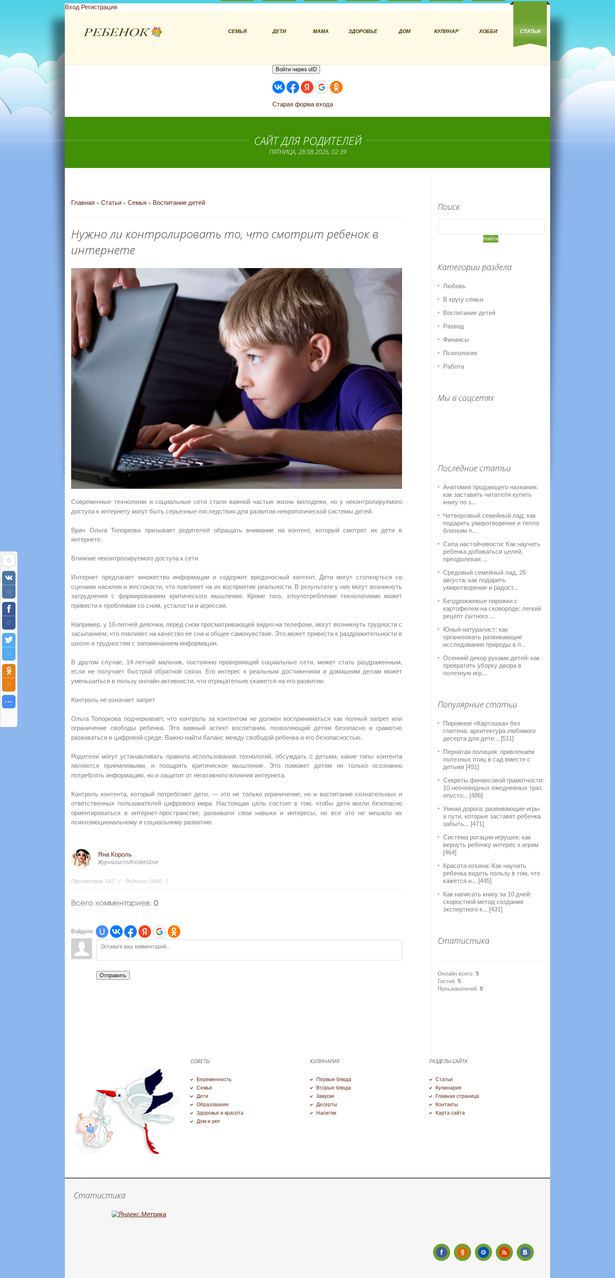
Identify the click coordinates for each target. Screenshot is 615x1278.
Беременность (214, 1079)
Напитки (326, 1113)
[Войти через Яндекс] (307, 87)
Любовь (454, 285)
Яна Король (115, 854)
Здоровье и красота (220, 1113)
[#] (462, 1252)
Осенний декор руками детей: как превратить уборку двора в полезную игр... (491, 665)
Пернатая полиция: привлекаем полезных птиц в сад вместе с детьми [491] (488, 759)
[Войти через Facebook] (293, 87)
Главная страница (457, 1096)
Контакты (447, 1105)
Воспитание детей (179, 202)
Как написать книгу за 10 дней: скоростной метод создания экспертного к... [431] (487, 902)
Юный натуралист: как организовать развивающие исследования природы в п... (484, 637)
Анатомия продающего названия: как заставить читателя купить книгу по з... (490, 494)
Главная (83, 202)
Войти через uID (296, 69)
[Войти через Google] (321, 87)
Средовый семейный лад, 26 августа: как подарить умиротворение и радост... (484, 580)
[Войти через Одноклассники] (336, 87)
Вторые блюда (333, 1088)
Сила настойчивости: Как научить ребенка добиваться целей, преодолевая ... (492, 551)
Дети (202, 1096)
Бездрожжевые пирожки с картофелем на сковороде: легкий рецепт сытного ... (492, 608)
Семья (137, 202)
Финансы (456, 339)
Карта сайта (450, 1113)
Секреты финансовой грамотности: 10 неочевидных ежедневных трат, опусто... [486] (493, 788)
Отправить (113, 975)
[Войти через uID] (102, 931)
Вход (72, 6)
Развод (453, 326)
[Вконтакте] (525, 1252)
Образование (213, 1105)
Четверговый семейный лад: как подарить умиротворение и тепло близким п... (491, 523)
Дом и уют (208, 1121)
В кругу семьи (463, 299)
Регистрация (99, 6)
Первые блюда (333, 1079)
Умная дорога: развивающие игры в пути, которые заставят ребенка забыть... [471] (492, 816)
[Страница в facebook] (441, 1252)
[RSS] (504, 1252)
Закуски (325, 1096)
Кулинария (448, 1088)
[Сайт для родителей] (123, 32)
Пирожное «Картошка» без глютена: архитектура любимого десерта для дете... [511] (489, 731)
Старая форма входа (302, 104)
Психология (460, 352)
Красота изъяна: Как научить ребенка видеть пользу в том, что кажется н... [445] (491, 873)
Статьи (111, 202)
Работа (453, 366)
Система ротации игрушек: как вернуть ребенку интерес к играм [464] (490, 845)
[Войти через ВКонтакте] (278, 87)
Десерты (326, 1105)
